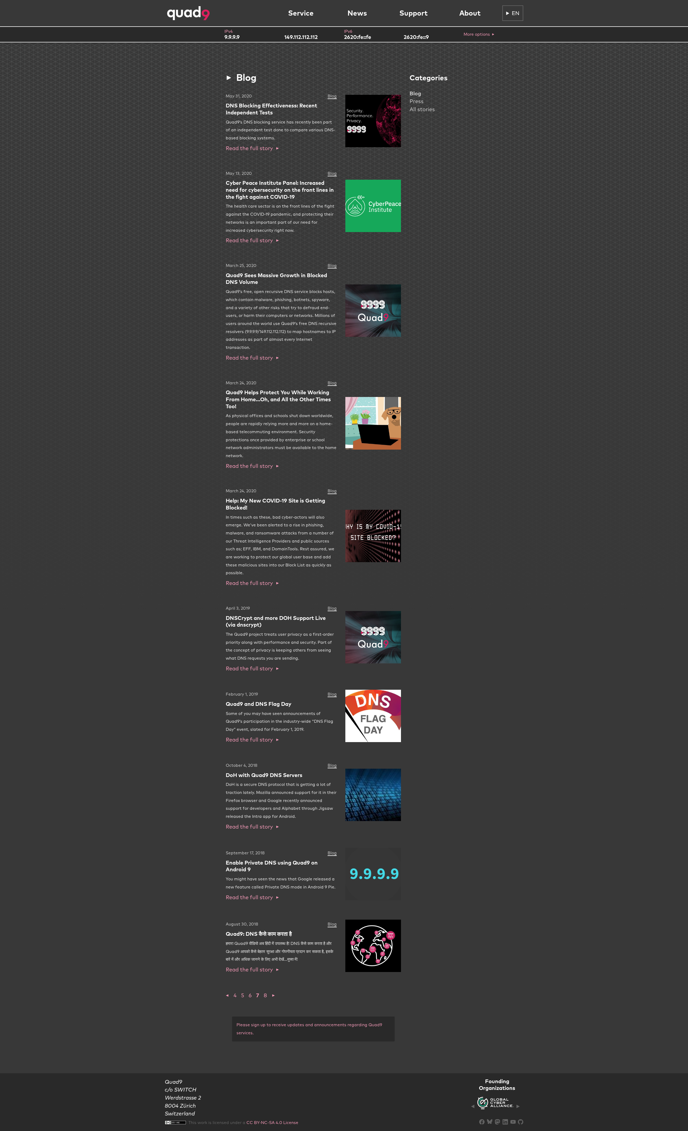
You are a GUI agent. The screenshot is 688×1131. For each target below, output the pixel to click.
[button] (227, 995)
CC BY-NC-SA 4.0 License (272, 1122)
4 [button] (235, 995)
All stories (422, 109)
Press (417, 101)
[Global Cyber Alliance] (495, 1106)
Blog (415, 93)
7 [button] (257, 995)
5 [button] (242, 995)
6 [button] (250, 995)
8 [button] (265, 995)
